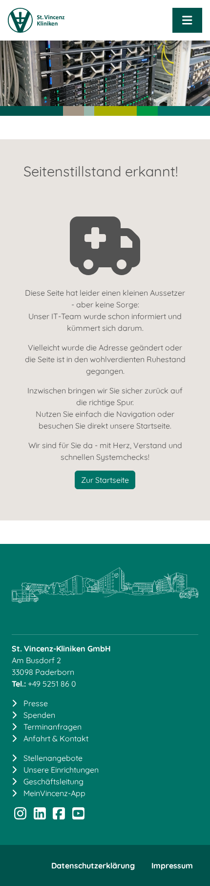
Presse (35, 703)
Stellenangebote (53, 758)
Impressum (172, 865)
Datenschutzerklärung (93, 865)
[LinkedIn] (40, 816)
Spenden (39, 715)
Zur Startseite (105, 480)
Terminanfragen (52, 727)
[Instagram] (20, 816)
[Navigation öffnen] (187, 20)
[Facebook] (59, 816)
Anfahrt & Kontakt (55, 738)
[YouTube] (78, 816)
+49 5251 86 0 (52, 684)
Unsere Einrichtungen (61, 770)
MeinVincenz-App (54, 793)
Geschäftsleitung (53, 781)
